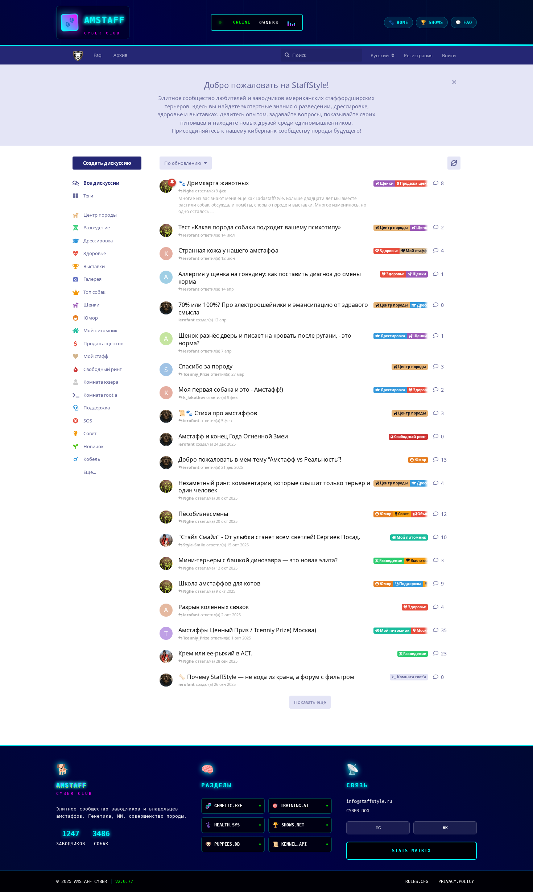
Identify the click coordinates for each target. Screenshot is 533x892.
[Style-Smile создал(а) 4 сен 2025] (166, 656)
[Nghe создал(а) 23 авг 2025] (166, 186)
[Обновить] (453, 163)
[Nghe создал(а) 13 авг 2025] (166, 586)
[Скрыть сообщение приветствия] (453, 81)
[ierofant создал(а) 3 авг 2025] (166, 462)
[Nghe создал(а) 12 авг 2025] (166, 517)
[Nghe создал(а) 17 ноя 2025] (166, 230)
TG (378, 827)
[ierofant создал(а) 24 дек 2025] (166, 439)
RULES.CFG (416, 881)
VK (445, 827)
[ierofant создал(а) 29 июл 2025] (166, 416)
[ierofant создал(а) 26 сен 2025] (166, 680)
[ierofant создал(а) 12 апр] (166, 307)
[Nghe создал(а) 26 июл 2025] (166, 563)
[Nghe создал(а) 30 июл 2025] (166, 486)
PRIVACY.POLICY (456, 881)
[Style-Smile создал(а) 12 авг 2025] (166, 540)
